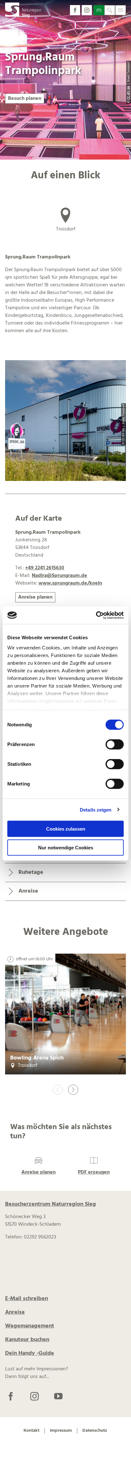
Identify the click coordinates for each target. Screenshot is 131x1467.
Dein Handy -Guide (29, 1353)
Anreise (15, 1312)
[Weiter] (73, 1090)
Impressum (61, 1431)
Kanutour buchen (27, 1339)
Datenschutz (94, 1431)
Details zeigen (95, 809)
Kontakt (31, 1431)
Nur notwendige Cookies (65, 847)
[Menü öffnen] (120, 10)
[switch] (115, 744)
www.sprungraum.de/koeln (70, 583)
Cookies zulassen (65, 829)
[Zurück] (58, 1090)
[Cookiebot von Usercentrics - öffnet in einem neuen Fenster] (96, 615)
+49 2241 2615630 (44, 568)
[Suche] (109, 10)
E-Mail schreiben (26, 1298)
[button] (75, 10)
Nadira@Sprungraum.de (59, 576)
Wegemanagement (29, 1326)
